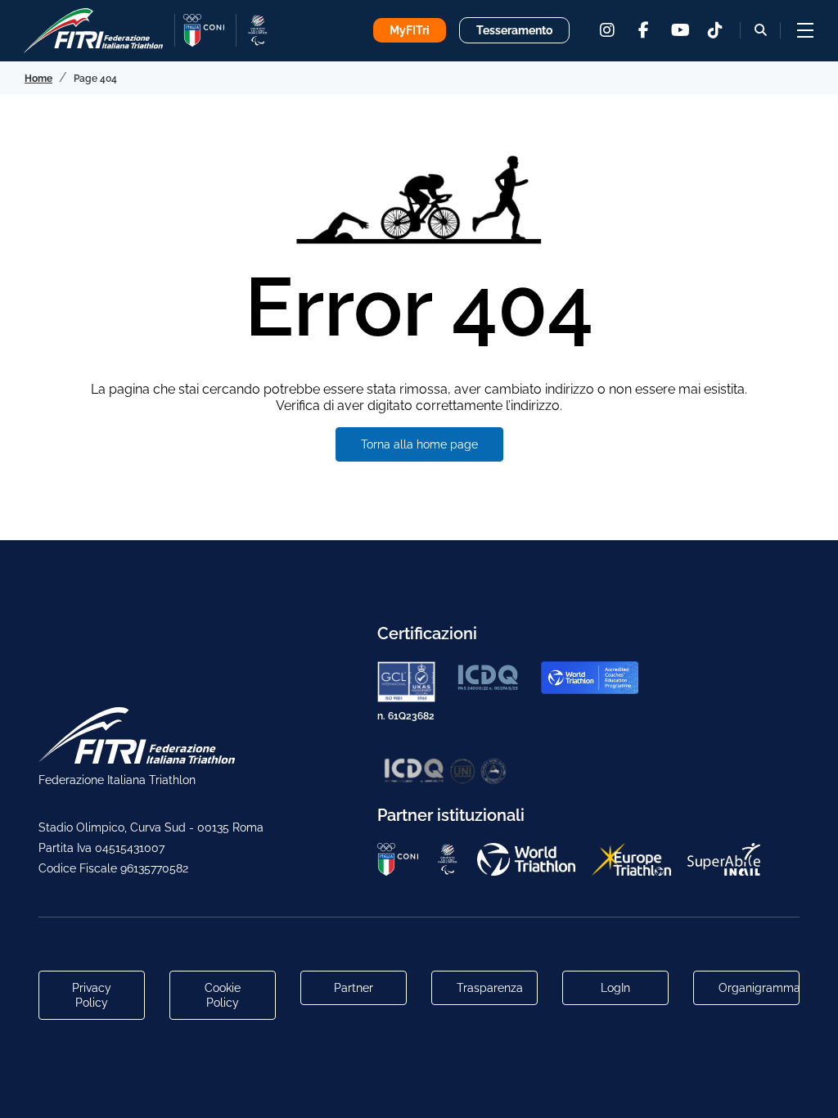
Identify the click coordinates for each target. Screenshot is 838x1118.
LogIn (615, 987)
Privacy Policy (91, 995)
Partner (353, 987)
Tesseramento (514, 30)
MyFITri (410, 30)
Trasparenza (490, 987)
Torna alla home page (419, 444)
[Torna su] (809, 1089)
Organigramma (759, 987)
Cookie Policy (223, 995)
